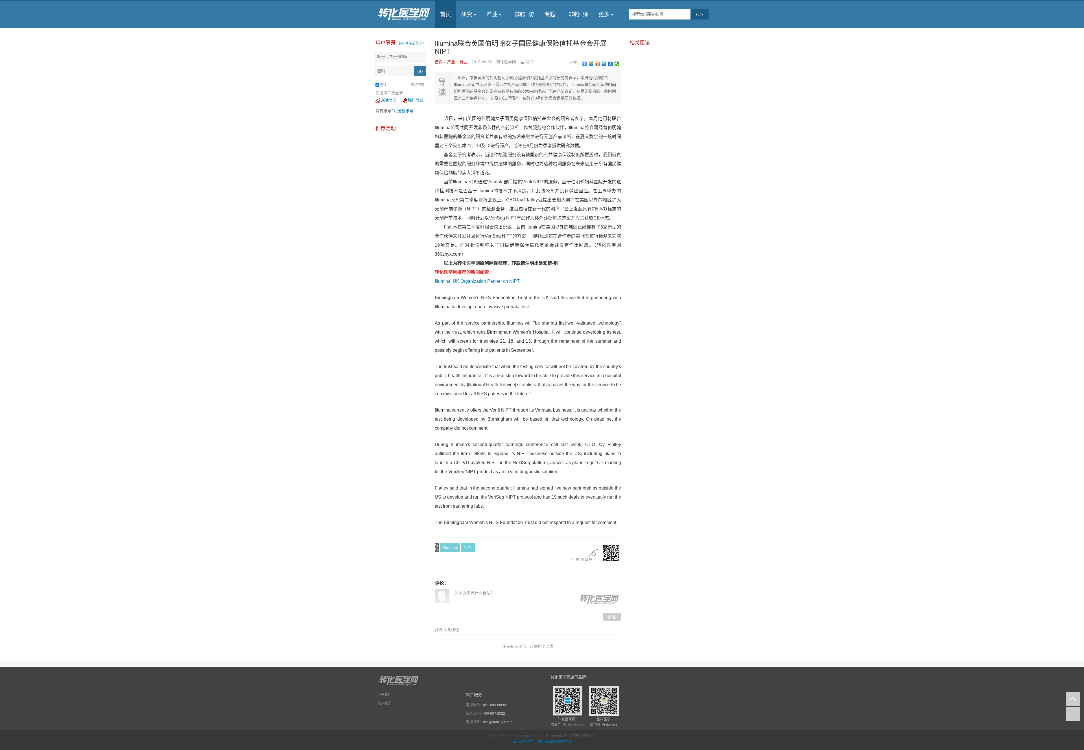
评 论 (612, 617)
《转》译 (577, 14)
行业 (464, 62)
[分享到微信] (617, 64)
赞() (530, 62)
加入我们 (384, 703)
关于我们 (384, 695)
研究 (467, 14)
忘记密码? (418, 85)
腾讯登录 (416, 100)
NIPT (468, 547)
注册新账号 (403, 110)
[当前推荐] (1073, 714)
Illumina (450, 547)
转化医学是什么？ (412, 43)
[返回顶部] (1073, 699)
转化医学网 (571, 736)
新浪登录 (389, 100)
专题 (550, 14)
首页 (445, 14)
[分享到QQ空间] (591, 64)
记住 (383, 85)
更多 (604, 14)
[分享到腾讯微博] (604, 64)
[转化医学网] (404, 14)
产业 (492, 14)
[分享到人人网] (610, 64)
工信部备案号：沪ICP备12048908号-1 (542, 742)
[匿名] (442, 596)
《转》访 (523, 14)
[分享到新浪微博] (597, 64)
